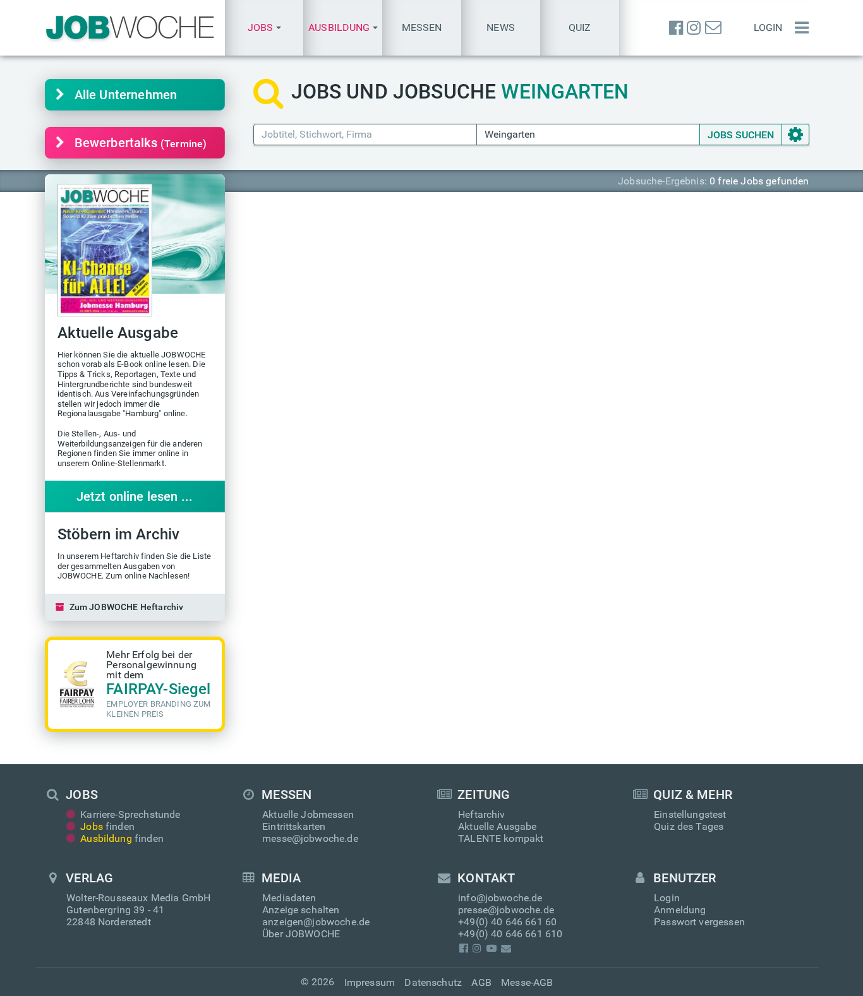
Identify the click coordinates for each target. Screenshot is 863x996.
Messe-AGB (527, 982)
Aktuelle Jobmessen (308, 814)
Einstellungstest (690, 814)
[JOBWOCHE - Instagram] (694, 28)
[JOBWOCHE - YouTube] (491, 948)
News (500, 27)
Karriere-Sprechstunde (130, 814)
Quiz (580, 27)
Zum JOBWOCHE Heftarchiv (126, 607)
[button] (264, 28)
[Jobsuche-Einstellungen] (795, 134)
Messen (422, 27)
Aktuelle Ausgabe (497, 826)
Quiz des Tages (688, 826)
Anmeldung (680, 910)
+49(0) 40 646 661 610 (510, 934)
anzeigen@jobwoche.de (316, 922)
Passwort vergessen (699, 922)
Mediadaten (289, 898)
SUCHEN (741, 135)
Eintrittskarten (293, 826)
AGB (481, 982)
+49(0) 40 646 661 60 (507, 922)
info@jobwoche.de (500, 898)
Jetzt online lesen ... (134, 496)
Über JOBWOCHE (301, 934)
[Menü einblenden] (798, 28)
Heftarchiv (481, 814)
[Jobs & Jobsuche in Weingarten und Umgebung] (130, 28)
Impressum (369, 982)
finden (107, 826)
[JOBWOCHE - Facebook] (676, 28)
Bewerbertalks (141, 142)
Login (768, 27)
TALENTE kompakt (500, 838)
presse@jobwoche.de (506, 910)
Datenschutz (433, 982)
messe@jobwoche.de (310, 838)
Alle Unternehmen (126, 94)
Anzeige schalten (301, 910)
